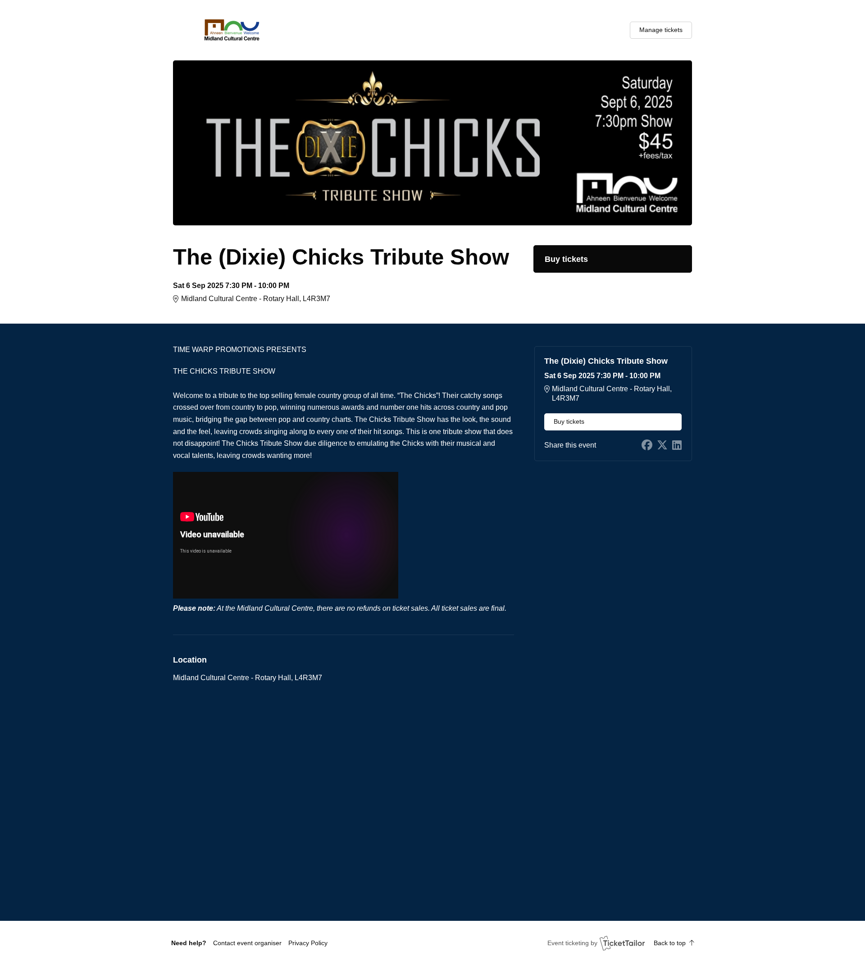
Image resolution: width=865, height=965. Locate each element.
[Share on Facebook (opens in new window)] (647, 445)
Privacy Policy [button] (308, 943)
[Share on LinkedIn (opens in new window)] (677, 445)
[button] (247, 943)
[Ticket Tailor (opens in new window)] (622, 942)
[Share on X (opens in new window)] (662, 445)
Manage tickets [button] (661, 29)
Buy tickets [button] (566, 259)
